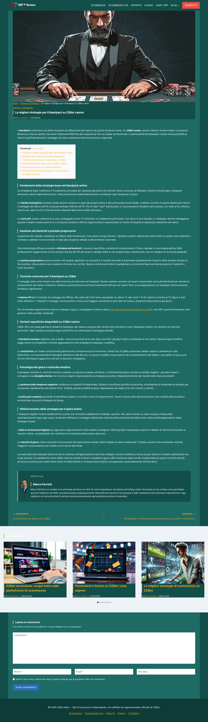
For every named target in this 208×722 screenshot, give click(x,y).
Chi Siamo (133, 713)
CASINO (148, 5)
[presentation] (35, 563)
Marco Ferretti (21, 118)
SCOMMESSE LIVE (118, 5)
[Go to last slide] (8, 570)
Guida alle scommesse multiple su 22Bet (130, 309)
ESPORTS (136, 5)
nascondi (37, 148)
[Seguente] (199, 570)
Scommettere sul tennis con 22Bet (31, 516)
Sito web (142, 671)
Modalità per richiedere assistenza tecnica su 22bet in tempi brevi (159, 516)
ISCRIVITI (191, 5)
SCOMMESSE (98, 5)
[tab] (98, 602)
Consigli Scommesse (23, 108)
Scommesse (75, 713)
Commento (21, 635)
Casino (121, 713)
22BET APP (162, 5)
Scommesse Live (94, 713)
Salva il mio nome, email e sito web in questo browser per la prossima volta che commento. (60, 679)
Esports (110, 713)
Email (79, 671)
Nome (18, 671)
